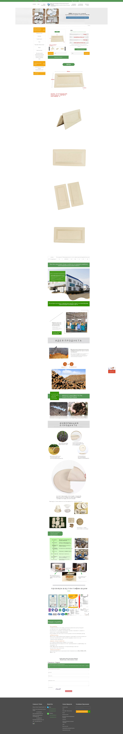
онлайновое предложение (82, 711)
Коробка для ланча (39, 33)
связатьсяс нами (87, 5)
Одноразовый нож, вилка (39, 69)
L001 (72, 53)
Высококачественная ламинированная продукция (39, 53)
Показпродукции (43, 5)
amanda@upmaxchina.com (79, 37)
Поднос (39, 47)
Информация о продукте (58, 57)
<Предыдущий (50, 53)
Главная (34, 4)
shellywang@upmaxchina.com (79, 42)
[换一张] (58, 689)
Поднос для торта (39, 50)
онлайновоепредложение (80, 5)
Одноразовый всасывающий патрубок (39, 67)
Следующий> (87, 53)
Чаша (39, 41)
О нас (38, 4)
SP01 (55, 53)
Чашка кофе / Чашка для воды (39, 44)
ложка (63, 724)
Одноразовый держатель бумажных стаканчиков (39, 56)
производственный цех (73, 5)
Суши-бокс (39, 36)
